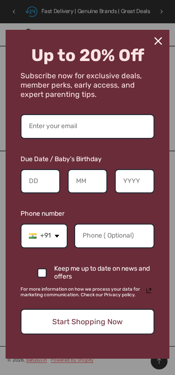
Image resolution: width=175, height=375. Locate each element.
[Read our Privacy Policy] (148, 290)
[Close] (158, 41)
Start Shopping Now (87, 321)
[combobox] (44, 236)
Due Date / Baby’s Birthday (61, 159)
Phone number (42, 214)
